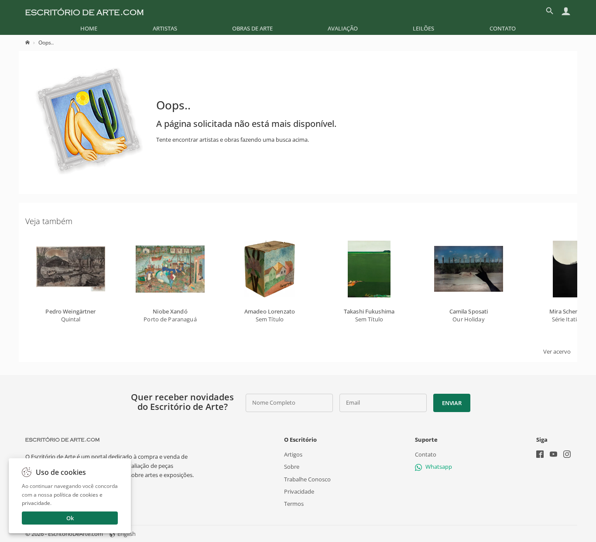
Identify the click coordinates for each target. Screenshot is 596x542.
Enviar (451, 403)
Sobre (291, 466)
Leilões (423, 28)
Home (88, 28)
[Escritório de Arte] (84, 11)
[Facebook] (540, 455)
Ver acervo (557, 351)
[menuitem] (88, 28)
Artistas (165, 28)
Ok (70, 518)
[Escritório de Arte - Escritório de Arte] (62, 439)
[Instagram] (567, 455)
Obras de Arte (252, 28)
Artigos (293, 454)
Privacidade (299, 491)
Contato (503, 28)
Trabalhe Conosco (307, 479)
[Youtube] (553, 455)
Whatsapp (438, 466)
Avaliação (343, 28)
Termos (294, 504)
